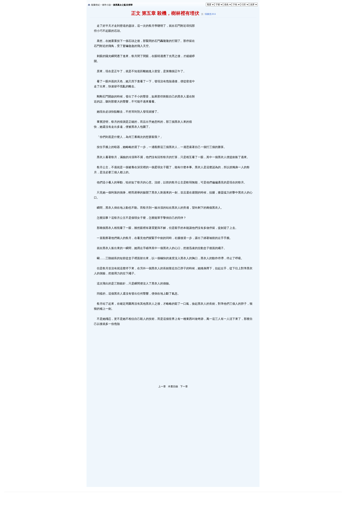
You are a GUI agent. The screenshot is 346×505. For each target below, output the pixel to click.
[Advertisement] (223, 77)
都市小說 (106, 5)
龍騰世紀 (95, 5)
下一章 (184, 386)
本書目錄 (173, 386)
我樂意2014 (210, 14)
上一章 (162, 386)
